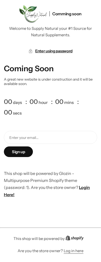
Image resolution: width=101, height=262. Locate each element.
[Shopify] (76, 239)
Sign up (18, 151)
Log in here (73, 250)
